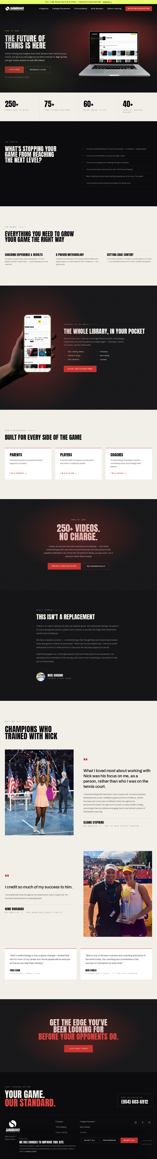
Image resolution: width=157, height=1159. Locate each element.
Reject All (89, 1140)
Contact (83, 1132)
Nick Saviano (97, 9)
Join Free (14, 69)
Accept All (129, 1140)
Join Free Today (78, 1049)
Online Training (114, 9)
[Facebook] (142, 1122)
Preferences (109, 1140)
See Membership (96, 566)
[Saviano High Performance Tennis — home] (15, 8)
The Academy (80, 9)
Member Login (38, 70)
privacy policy (31, 1151)
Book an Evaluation (139, 8)
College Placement (61, 9)
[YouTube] (149, 1122)
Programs (43, 9)
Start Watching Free (80, 369)
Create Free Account (64, 566)
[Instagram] (135, 1122)
